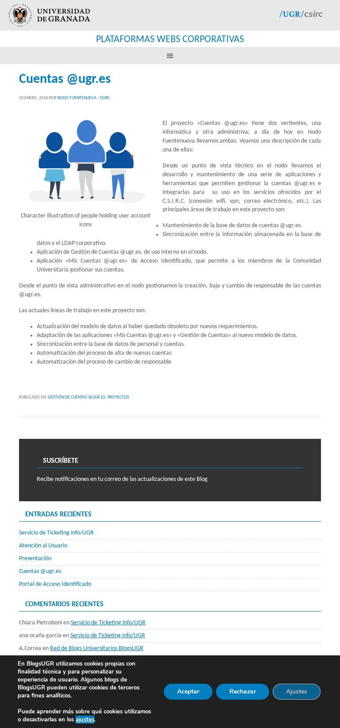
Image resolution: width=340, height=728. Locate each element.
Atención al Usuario (43, 545)
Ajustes (296, 691)
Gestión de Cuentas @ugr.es (76, 397)
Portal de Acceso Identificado (55, 584)
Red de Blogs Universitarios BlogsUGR (96, 648)
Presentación (35, 558)
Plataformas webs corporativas (170, 40)
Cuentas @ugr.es (65, 79)
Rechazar (242, 691)
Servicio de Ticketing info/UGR (56, 533)
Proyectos (118, 397)
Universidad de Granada (49, 15)
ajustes (85, 720)
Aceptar (188, 691)
